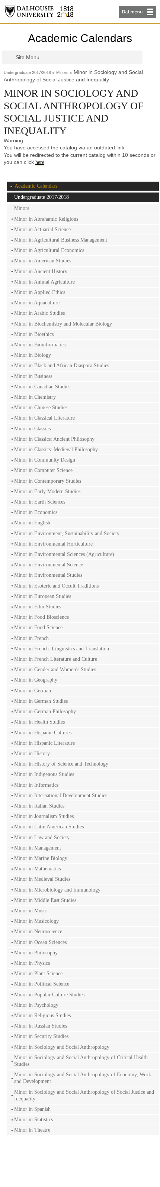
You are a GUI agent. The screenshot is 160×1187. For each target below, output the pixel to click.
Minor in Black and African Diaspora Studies (61, 365)
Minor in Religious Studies (42, 1015)
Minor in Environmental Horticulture (53, 544)
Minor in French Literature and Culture (55, 659)
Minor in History (32, 753)
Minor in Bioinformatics (39, 344)
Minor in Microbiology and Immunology (57, 890)
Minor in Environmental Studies (48, 575)
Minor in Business (33, 376)
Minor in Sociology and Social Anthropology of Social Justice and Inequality (84, 1095)
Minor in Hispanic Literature (44, 743)
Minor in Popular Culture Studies (49, 994)
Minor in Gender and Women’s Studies (55, 669)
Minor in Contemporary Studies (47, 481)
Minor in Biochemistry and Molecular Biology (63, 324)
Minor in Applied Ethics (39, 292)
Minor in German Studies (41, 701)
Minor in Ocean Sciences (40, 942)
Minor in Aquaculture (37, 302)
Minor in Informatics (36, 785)
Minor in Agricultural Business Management (60, 240)
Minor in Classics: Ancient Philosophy (54, 439)
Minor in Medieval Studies (42, 879)
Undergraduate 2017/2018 (27, 72)
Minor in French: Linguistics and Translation (61, 648)
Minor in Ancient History (40, 271)
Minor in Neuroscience (38, 931)
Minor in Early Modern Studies (47, 491)
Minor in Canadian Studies (42, 386)
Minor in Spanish (32, 1109)
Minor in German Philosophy (45, 711)
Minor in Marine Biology (40, 858)
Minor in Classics (32, 428)
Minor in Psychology (36, 1005)
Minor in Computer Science (43, 470)
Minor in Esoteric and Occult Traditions (56, 586)
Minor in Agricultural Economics (49, 250)
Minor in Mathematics (37, 868)
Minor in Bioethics (34, 334)
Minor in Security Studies (41, 1036)
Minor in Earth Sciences (39, 502)
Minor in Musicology (36, 921)
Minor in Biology (32, 355)
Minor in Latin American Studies (49, 826)
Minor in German (32, 690)
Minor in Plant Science (38, 973)
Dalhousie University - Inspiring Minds (39, 12)
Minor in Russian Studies (40, 1026)
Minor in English (32, 522)
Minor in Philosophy (36, 952)
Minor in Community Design (44, 460)
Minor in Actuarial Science (42, 229)
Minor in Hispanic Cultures (42, 732)
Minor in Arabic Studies (39, 313)
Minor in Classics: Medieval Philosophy (56, 449)
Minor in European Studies (42, 596)
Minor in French (31, 638)
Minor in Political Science (41, 984)
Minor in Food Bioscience (41, 617)
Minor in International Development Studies (60, 795)
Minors (62, 72)
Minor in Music (30, 910)
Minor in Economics (35, 512)
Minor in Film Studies (37, 606)
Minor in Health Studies (39, 722)
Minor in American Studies (42, 260)
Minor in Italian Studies (39, 806)
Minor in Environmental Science (48, 564)
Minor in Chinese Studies (40, 407)
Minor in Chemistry (35, 397)
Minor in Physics (32, 963)
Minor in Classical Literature (44, 418)
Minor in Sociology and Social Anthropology (61, 1047)
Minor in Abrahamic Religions (46, 219)
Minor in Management (37, 848)
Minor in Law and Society (42, 837)
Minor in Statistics (33, 1119)
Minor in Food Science (38, 627)
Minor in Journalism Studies (44, 816)
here (39, 162)
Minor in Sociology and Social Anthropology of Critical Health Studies (81, 1061)
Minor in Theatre (32, 1130)
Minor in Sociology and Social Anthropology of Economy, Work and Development (82, 1078)
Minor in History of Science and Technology (61, 764)
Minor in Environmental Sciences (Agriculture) (64, 554)
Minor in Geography (35, 680)
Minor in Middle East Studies (45, 900)
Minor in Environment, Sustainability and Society (66, 533)
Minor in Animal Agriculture (44, 282)
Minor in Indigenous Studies (44, 774)
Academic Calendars (80, 38)
